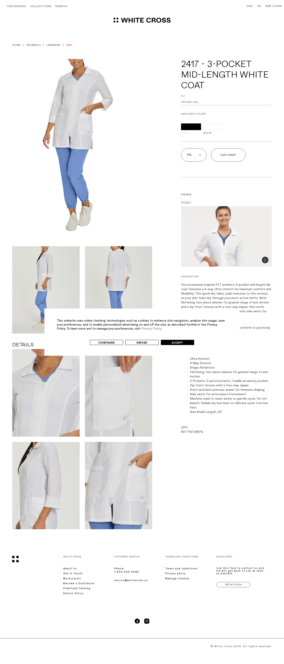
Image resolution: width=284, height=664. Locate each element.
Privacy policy (175, 573)
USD (250, 6)
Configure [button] (106, 343)
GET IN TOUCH (233, 584)
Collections (41, 6)
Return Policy (73, 593)
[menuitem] (248, 6)
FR (259, 6)
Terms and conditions (181, 569)
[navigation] (142, 22)
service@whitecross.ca (131, 580)
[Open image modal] (82, 150)
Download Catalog (76, 588)
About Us (70, 569)
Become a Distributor (79, 583)
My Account (72, 579)
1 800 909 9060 (126, 572)
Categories (16, 6)
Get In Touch (73, 573)
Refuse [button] (142, 343)
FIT (183, 96)
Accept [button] (177, 343)
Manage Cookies (177, 579)
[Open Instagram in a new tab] (146, 623)
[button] (61, 7)
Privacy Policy (151, 329)
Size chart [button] (228, 154)
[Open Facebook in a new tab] (137, 623)
